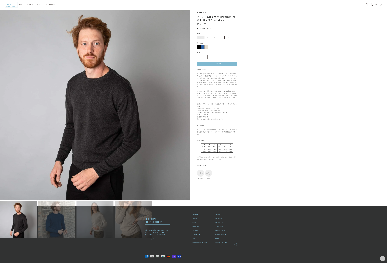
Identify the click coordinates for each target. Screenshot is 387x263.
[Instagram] (372, 5)
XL (228, 37)
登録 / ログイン (219, 222)
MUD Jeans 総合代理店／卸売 (199, 242)
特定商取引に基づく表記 (221, 242)
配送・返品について (220, 230)
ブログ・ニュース (197, 234)
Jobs (193, 238)
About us (194, 218)
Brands (194, 222)
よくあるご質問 (219, 226)
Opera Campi (202, 12)
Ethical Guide (195, 226)
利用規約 (217, 238)
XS (200, 37)
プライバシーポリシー (220, 234)
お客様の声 (195, 230)
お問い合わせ (218, 218)
